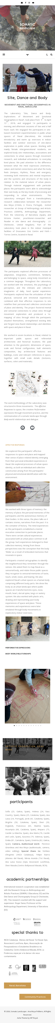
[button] (14, 725)
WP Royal (34, 1018)
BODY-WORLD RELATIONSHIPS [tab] (18, 653)
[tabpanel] (27, 546)
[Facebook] (23, 428)
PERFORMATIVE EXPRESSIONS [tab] (17, 647)
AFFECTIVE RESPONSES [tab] (15, 445)
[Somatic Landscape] (27, 26)
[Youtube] (32, 428)
